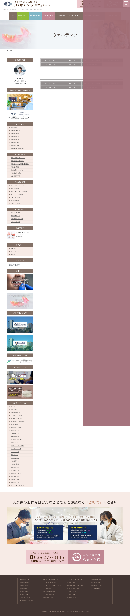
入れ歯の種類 (15, 133)
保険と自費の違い (16, 212)
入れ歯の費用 (15, 139)
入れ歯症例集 (15, 136)
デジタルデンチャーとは (18, 158)
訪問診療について (16, 145)
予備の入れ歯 (71, 64)
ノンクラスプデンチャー (50, 60)
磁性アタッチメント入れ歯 (19, 191)
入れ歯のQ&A (15, 142)
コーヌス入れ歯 (50, 64)
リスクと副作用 (15, 222)
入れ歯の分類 (15, 167)
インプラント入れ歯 (17, 194)
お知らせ (13, 248)
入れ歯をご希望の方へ (17, 161)
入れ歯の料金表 (15, 216)
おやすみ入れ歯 (15, 203)
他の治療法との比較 (17, 170)
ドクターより (15, 251)
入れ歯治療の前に (16, 130)
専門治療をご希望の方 (17, 148)
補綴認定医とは (15, 127)
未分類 (13, 254)
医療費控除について (17, 219)
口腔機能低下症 (15, 176)
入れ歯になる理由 (16, 173)
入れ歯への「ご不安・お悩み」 (20, 164)
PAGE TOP (124, 594)
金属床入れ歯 (71, 60)
